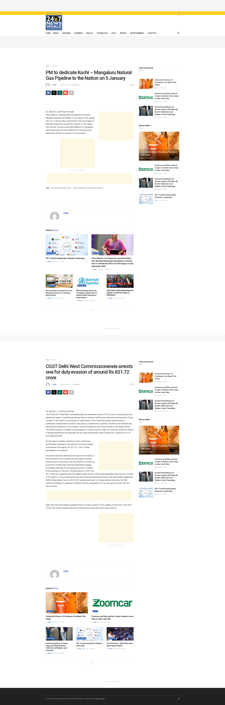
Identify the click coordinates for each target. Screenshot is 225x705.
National (67, 33)
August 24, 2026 (58, 261)
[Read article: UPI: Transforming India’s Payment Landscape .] (67, 244)
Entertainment (137, 33)
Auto (113, 33)
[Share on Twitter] (54, 93)
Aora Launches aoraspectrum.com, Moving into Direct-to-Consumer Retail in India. (59, 293)
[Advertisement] (112, 5)
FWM (54, 85)
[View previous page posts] (87, 309)
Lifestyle (152, 33)
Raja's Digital (100, 699)
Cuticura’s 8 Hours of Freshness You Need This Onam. (165, 82)
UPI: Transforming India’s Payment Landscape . (65, 258)
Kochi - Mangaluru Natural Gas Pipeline (88, 188)
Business (78, 33)
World (56, 33)
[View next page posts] (92, 309)
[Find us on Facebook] (178, 13)
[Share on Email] (65, 93)
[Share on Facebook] (48, 93)
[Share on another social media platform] (71, 93)
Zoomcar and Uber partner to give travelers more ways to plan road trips (166, 95)
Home (48, 33)
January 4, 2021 (65, 85)
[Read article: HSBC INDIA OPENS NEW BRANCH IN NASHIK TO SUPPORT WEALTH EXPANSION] (120, 281)
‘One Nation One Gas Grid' (61, 188)
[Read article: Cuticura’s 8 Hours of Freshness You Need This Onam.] (146, 84)
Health (89, 33)
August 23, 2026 (58, 298)
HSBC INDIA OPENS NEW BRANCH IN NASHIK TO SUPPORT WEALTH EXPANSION (120, 293)
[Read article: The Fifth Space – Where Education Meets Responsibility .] (120, 634)
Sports (123, 33)
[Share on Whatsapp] (59, 93)
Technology (102, 33)
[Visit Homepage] (54, 22)
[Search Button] (178, 33)
